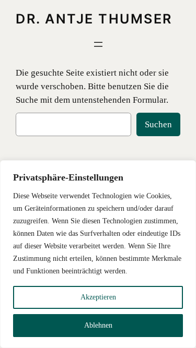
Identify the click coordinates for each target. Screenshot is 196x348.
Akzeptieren (98, 297)
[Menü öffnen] (98, 44)
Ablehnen (98, 325)
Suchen (158, 124)
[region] (98, 254)
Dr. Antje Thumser (94, 19)
